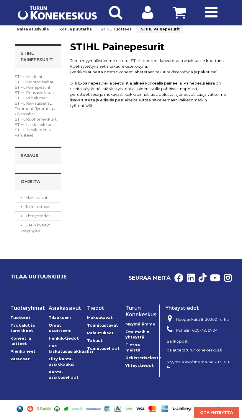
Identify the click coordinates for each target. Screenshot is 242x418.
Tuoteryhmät (27, 307)
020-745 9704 (205, 330)
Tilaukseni (60, 317)
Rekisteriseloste (143, 357)
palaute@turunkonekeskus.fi (194, 350)
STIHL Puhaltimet (31, 97)
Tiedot (95, 307)
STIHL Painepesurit (32, 87)
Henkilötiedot (64, 338)
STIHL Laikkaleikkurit (34, 124)
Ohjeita (30, 181)
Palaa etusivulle (33, 29)
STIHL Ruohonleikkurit (36, 119)
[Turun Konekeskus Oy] (57, 12)
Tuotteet (20, 317)
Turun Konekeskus (140, 311)
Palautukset (100, 332)
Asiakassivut (65, 307)
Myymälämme (140, 324)
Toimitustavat (37, 206)
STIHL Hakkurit (28, 76)
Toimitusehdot (103, 348)
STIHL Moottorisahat (34, 82)
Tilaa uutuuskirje (38, 276)
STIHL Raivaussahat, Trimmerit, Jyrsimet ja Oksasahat (35, 108)
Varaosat (20, 359)
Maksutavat (36, 197)
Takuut (95, 340)
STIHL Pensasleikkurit (35, 92)
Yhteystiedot (37, 215)
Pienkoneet (22, 351)
